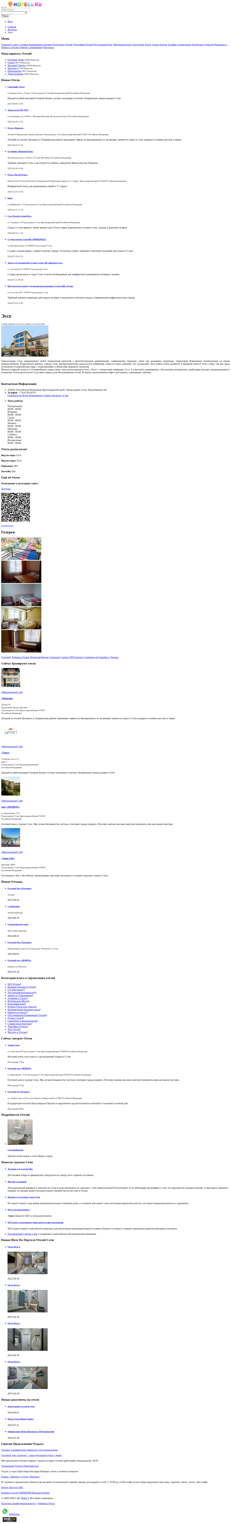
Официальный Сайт (12, 692)
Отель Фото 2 (14, 1323)
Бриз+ (10, 198)
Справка (23, 44)
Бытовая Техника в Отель (21, 987)
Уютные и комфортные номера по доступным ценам (29, 1450)
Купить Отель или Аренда (22, 1006)
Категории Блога (142, 44)
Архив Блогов (159, 44)
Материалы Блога (122, 44)
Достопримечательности (21, 992)
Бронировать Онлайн (40, 44)
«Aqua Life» (8, 858)
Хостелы (12, 68)
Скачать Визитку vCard (55, 395)
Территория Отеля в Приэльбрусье (19, 1466)
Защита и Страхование (20, 995)
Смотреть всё (7, 525)
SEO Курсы (14, 984)
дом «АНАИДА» (10, 807)
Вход (10, 21)
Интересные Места (18, 1001)
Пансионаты (14, 71)
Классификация (16, 1004)
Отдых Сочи (14, 1018)
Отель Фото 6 (14, 1247)
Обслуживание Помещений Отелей (27, 1015)
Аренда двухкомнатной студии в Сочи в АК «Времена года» (35, 263)
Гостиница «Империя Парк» (20, 151)
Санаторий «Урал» (16, 87)
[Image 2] (21, 582)
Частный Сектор (16, 65)
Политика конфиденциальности (18, 1503)
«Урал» (5, 752)
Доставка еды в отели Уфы (20, 1169)
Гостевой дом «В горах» (19, 1092)
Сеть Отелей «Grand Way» (20, 216)
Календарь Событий (203, 44)
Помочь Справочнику (31, 47)
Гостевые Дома (16, 59)
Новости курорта (17, 1012)
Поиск (5, 16)
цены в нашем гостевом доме (21, 1406)
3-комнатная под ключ (18, 924)
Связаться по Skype (18, 395)
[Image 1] (21, 559)
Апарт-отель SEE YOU (18, 110)
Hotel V (25, 1498)
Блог (110, 44)
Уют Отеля (13, 1029)
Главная (12, 26)
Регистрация (100, 44)
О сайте (14, 44)
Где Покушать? (16, 989)
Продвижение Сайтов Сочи (22, 1234)
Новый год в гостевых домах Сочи (24, 1197)
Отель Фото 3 (14, 1362)
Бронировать (36, 395)
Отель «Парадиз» (16, 128)
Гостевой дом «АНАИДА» (19, 960)
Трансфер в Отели (17, 1026)
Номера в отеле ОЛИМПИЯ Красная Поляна (25, 1492)
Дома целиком (15, 74)
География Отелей (83, 44)
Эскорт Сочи (13, 1045)
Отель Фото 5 (14, 1285)
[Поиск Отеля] (2, 7)
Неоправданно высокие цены (23, 1009)
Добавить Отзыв (20, 657)
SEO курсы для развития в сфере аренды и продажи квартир (35, 1222)
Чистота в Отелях (17, 1032)
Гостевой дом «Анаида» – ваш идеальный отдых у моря (31, 1455)
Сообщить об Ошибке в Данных (101, 657)
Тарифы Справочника (179, 44)
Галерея (6, 657)
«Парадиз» (7, 698)
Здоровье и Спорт (17, 998)
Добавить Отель (46, 1503)
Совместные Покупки (19, 1023)
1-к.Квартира (14, 906)
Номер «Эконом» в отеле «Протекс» (20, 1476)
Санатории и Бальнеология (22, 1021)
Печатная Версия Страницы (45, 657)
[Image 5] (21, 651)
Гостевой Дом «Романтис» (20, 888)
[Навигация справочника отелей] (5, 7)
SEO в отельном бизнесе (19, 1210)
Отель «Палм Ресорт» (18, 175)
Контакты (49, 47)
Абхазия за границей (17, 1182)
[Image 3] (21, 605)
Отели (11, 62)
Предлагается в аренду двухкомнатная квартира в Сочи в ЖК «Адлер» (41, 286)
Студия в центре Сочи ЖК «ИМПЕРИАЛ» (27, 239)
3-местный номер (15, 1150)
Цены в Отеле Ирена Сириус (21, 1419)
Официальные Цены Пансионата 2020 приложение (31, 1431)
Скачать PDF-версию (72, 657)
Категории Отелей (63, 44)
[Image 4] (21, 628)
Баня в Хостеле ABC (12, 1487)
